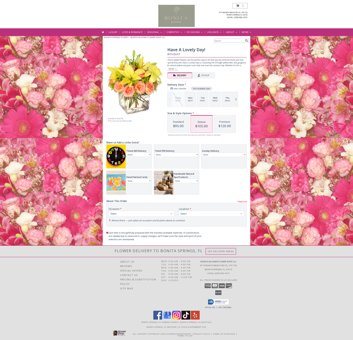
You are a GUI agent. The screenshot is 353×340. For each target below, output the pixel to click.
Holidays (213, 32)
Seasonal (153, 32)
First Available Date (201, 88)
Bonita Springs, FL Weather (161, 327)
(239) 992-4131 (241, 17)
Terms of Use (185, 335)
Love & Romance (132, 32)
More (245, 32)
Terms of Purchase (224, 334)
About (230, 32)
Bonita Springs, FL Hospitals (196, 322)
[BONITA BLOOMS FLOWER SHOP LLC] (177, 15)
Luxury (113, 32)
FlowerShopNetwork (178, 334)
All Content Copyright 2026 (149, 334)
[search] (246, 40)
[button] (240, 5)
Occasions (193, 32)
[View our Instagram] (176, 318)
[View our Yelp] (195, 318)
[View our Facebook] (157, 318)
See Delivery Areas (221, 251)
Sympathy (173, 32)
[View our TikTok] (185, 318)
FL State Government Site (192, 327)
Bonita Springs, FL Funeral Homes (159, 322)
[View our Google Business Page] (167, 318)
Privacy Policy (201, 334)
